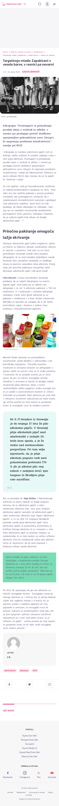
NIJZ (35, 670)
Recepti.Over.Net (29, 739)
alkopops (24, 670)
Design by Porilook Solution (29, 799)
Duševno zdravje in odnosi (21, 52)
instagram (25, 777)
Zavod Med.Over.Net (29, 752)
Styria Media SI (29, 748)
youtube (52, 777)
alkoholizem (10, 670)
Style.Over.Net (29, 735)
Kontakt (10, 792)
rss (39, 777)
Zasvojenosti (38, 52)
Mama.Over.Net (29, 756)
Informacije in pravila (37, 792)
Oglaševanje (20, 792)
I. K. (4, 71)
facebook (7, 777)
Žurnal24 (29, 744)
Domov (5, 52)
